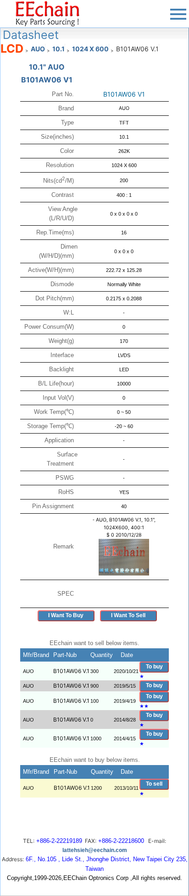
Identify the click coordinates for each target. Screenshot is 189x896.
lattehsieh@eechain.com (94, 850)
